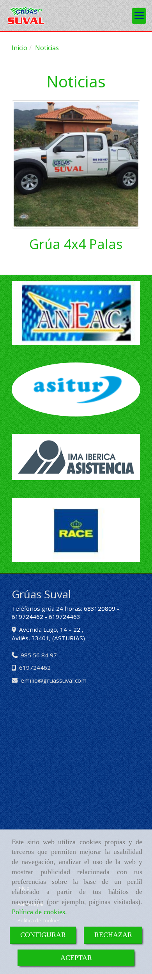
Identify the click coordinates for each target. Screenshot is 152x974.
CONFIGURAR (43, 935)
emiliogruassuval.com (54, 680)
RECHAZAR (113, 935)
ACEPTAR (76, 958)
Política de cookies (38, 912)
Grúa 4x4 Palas (76, 244)
